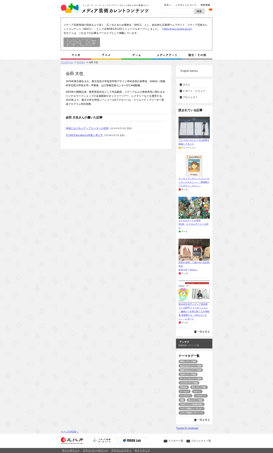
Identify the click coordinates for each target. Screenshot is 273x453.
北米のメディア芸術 (188, 374)
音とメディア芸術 (199, 387)
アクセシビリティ (121, 450)
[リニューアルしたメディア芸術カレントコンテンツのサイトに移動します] (82, 42)
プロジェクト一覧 (201, 440)
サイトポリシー (71, 450)
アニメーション (189, 147)
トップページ (67, 62)
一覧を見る (203, 331)
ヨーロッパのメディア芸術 (190, 379)
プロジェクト (190, 97)
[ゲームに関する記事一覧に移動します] (136, 55)
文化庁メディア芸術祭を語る (191, 404)
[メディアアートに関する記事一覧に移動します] (167, 55)
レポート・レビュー (194, 91)
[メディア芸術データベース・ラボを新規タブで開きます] (132, 441)
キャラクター (185, 396)
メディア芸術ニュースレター (191, 408)
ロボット (197, 391)
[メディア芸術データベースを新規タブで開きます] (102, 441)
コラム (186, 84)
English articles (189, 71)
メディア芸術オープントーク (191, 413)
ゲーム (185, 231)
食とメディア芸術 (195, 400)
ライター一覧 (175, 440)
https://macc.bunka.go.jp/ (177, 29)
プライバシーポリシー (95, 450)
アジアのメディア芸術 (189, 383)
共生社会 (183, 387)
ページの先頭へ (69, 431)
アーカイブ (184, 391)
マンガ (185, 189)
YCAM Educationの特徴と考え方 (84, 135)
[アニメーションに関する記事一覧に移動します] (106, 55)
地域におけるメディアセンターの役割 (87, 128)
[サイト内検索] (178, 11)
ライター (81, 62)
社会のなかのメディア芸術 (190, 366)
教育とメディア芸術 (188, 361)
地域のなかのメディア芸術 (190, 370)
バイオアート (200, 396)
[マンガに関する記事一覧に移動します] (76, 55)
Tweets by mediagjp (187, 428)
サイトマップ (142, 450)
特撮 (182, 400)
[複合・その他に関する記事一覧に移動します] (197, 55)
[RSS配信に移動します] (210, 10)
